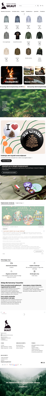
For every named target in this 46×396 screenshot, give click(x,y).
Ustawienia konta (4, 358)
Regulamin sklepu (35, 347)
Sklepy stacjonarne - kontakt (6, 348)
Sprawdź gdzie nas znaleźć (9, 172)
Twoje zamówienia (4, 357)
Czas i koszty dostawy (20, 346)
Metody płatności (19, 345)
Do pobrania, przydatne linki (37, 352)
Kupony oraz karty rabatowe (37, 350)
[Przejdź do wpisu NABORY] (23, 216)
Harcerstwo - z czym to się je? (10, 226)
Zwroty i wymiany (19, 348)
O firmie (2, 345)
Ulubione (2, 360)
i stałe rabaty (34, 275)
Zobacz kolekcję (6, 160)
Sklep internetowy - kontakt (6, 346)
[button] (38, 6)
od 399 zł (11, 267)
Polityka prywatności (36, 349)
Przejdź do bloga (19, 203)
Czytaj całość (38, 251)
